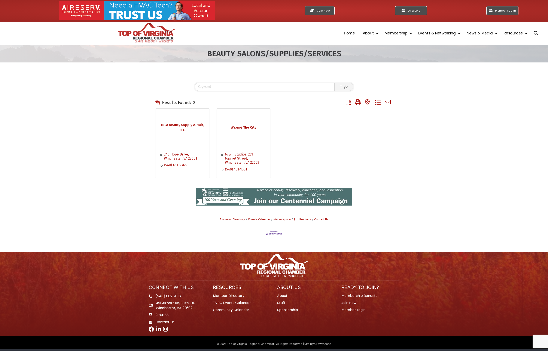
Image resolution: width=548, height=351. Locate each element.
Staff (281, 304)
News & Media (480, 33)
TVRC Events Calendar (232, 304)
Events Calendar (259, 221)
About (368, 33)
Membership (396, 33)
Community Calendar (231, 311)
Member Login (353, 311)
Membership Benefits (359, 297)
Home (349, 33)
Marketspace (282, 221)
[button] (157, 102)
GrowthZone (323, 346)
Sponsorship (287, 311)
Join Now (348, 304)
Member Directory (228, 297)
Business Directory (232, 221)
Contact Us (321, 221)
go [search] (346, 86)
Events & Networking (437, 33)
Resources (513, 33)
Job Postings (302, 221)
